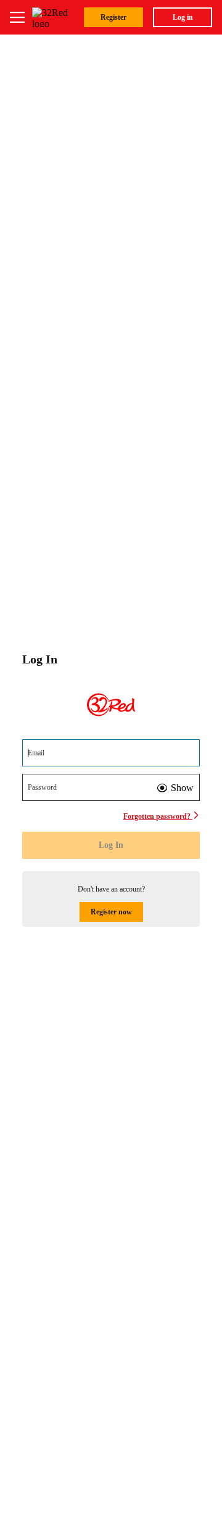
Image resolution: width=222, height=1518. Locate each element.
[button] (175, 788)
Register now (111, 912)
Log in (183, 17)
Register (113, 17)
